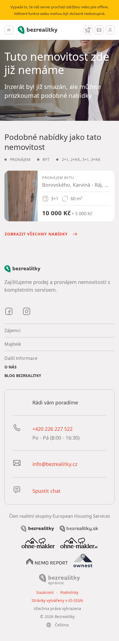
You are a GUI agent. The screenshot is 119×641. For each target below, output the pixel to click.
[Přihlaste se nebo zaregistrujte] (110, 29)
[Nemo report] (47, 561)
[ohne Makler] (38, 542)
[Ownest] (83, 561)
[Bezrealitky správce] (59, 579)
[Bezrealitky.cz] (37, 528)
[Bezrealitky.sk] (79, 528)
